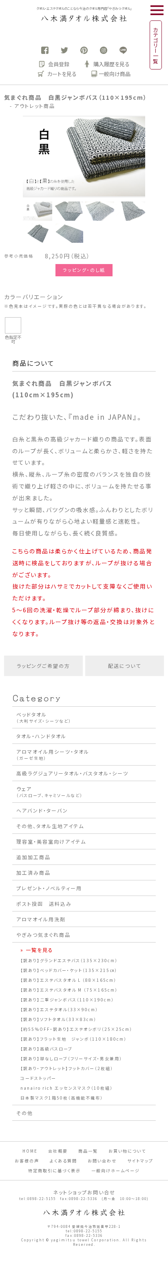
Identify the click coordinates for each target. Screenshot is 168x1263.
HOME (30, 1151)
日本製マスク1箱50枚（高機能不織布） (61, 1098)
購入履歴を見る (111, 64)
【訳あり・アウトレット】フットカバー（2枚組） (66, 1068)
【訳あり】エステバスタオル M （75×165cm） (69, 990)
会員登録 (58, 64)
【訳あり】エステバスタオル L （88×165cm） (68, 980)
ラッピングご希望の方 (43, 665)
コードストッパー (38, 1078)
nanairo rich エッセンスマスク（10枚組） (66, 1088)
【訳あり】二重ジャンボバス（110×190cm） (67, 1000)
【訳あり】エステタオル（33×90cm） (59, 1009)
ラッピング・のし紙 (84, 269)
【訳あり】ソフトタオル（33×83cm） (58, 1019)
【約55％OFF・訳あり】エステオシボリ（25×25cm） (76, 1029)
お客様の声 (27, 1161)
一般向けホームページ (115, 1170)
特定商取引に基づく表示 (54, 1170)
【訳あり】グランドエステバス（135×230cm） (69, 960)
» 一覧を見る (36, 949)
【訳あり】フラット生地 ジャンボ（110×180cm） (73, 1039)
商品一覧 (88, 1151)
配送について (124, 665)
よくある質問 (63, 1161)
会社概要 (58, 1151)
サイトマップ (140, 1161)
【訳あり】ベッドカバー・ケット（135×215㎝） (68, 970)
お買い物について (127, 1151)
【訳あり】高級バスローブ (46, 1049)
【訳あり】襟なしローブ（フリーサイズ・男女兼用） (71, 1058)
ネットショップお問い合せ (84, 1192)
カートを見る (62, 74)
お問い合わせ (102, 1161)
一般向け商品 (114, 74)
